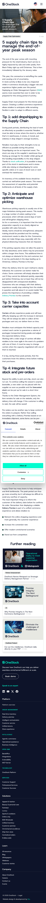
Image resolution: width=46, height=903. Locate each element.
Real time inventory (9, 714)
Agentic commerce (9, 739)
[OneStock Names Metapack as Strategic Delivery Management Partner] (23, 559)
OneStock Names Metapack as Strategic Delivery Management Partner (21, 578)
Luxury (4, 811)
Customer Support (9, 782)
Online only (6, 817)
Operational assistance (10, 742)
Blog (3, 855)
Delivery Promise (9, 295)
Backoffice (6, 754)
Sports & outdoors (8, 814)
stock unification (17, 161)
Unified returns (7, 726)
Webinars (5, 861)
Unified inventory (8, 823)
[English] (35, 4)
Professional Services (10, 785)
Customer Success (9, 788)
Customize (22, 472)
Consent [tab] (8, 429)
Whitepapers (6, 858)
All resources (6, 851)
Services (5, 778)
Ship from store (7, 832)
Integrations (6, 757)
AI (6, 608)
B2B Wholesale (7, 820)
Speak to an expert (10, 685)
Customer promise (9, 826)
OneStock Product (11, 643)
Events (4, 884)
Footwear (5, 808)
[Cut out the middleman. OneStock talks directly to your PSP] (23, 629)
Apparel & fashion (8, 802)
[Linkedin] (3, 691)
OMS (39, 90)
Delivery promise (8, 717)
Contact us (6, 881)
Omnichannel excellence (11, 829)
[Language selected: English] (35, 4)
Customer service (8, 723)
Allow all (23, 466)
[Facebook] (17, 691)
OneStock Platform (9, 772)
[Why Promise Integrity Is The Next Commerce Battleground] (23, 594)
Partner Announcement (13, 573)
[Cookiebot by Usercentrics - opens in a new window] (33, 422)
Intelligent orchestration (10, 720)
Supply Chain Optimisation (11, 36)
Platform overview (8, 705)
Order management (10, 710)
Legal (20, 895)
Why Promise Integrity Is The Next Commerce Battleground (18, 613)
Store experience (8, 729)
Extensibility (6, 760)
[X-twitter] (12, 691)
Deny (23, 479)
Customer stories (8, 864)
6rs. (29, 899)
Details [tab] (23, 429)
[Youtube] (8, 691)
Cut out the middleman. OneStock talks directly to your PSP (20, 648)
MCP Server (6, 763)
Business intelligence (9, 745)
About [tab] (37, 429)
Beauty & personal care (10, 805)
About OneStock (8, 875)
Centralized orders (8, 835)
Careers (5, 878)
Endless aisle (6, 838)
